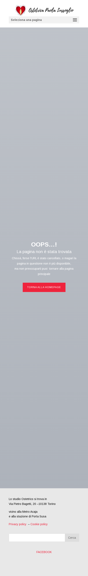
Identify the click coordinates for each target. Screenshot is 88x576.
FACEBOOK (44, 552)
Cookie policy (39, 524)
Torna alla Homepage (44, 287)
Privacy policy (17, 524)
